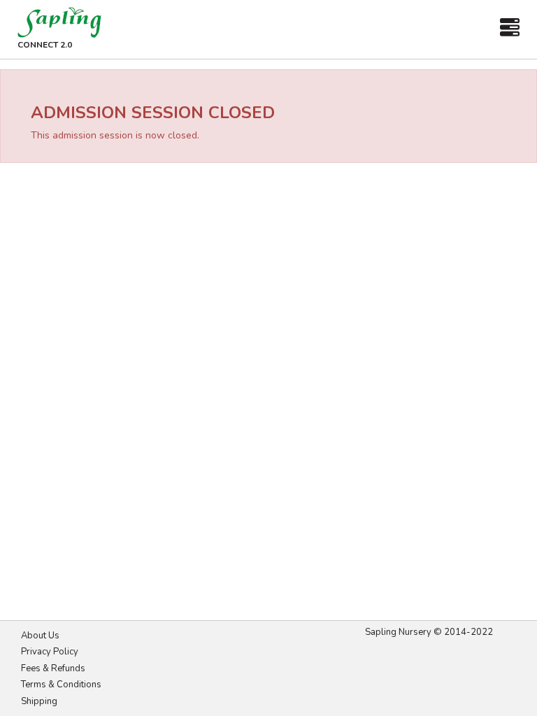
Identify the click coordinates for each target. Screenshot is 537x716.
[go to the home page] (59, 22)
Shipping (39, 701)
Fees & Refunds (53, 668)
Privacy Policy (49, 651)
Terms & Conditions (61, 684)
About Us (40, 635)
